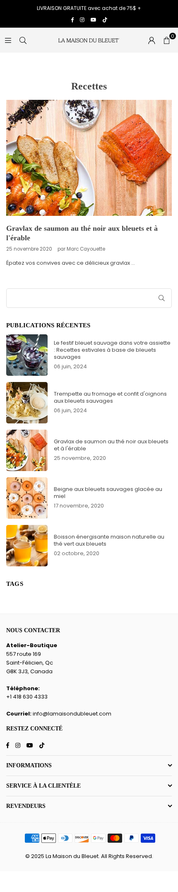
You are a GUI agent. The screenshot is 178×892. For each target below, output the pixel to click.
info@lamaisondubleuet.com (72, 714)
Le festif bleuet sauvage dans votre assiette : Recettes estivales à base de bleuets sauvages (112, 349)
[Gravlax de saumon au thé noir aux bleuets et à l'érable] (89, 158)
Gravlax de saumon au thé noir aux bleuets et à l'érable (111, 445)
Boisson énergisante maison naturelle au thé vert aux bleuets (109, 540)
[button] (166, 40)
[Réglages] (151, 40)
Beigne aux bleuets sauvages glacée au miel (108, 493)
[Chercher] (22, 40)
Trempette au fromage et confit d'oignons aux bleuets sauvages (110, 397)
